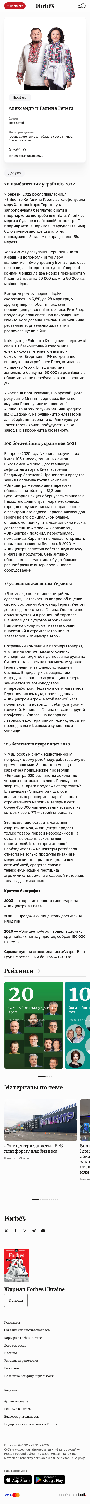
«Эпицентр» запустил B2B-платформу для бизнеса (35, 1148)
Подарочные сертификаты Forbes (30, 1424)
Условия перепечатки (21, 1361)
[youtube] (43, 1230)
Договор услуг (15, 1345)
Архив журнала (16, 1401)
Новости (9, 1158)
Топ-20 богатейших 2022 (26, 155)
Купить (16, 1300)
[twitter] (6, 1230)
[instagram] (24, 1230)
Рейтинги (19, 970)
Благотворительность (21, 1417)
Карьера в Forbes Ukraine (23, 1338)
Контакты (12, 1322)
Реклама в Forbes (17, 1409)
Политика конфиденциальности (29, 1376)
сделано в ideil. (72, 1494)
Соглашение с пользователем (27, 1330)
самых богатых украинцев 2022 (33, 1005)
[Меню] (82, 5)
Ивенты (10, 1353)
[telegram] (34, 1230)
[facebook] (15, 1230)
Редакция (11, 1390)
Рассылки (11, 1368)
